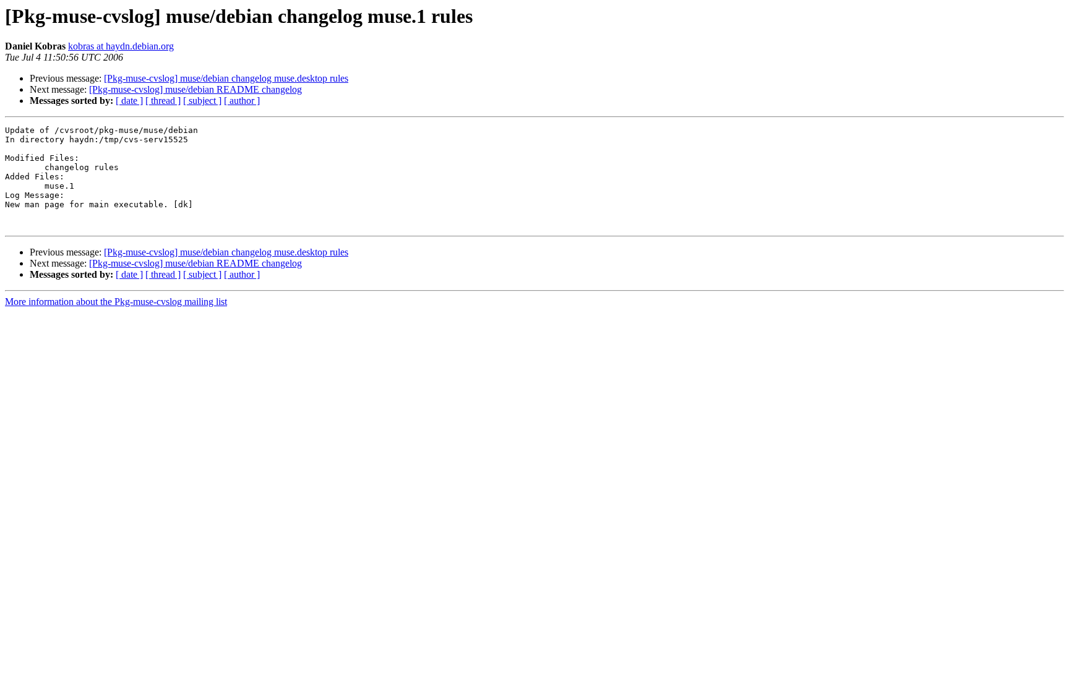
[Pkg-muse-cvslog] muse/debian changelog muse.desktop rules (226, 78)
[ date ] (129, 100)
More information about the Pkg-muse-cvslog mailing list (116, 301)
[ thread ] (163, 100)
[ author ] (242, 100)
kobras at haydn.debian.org (121, 46)
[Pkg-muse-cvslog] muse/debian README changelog (195, 89)
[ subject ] (202, 100)
